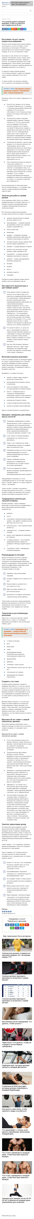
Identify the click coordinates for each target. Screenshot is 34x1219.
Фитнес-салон (8, 3)
